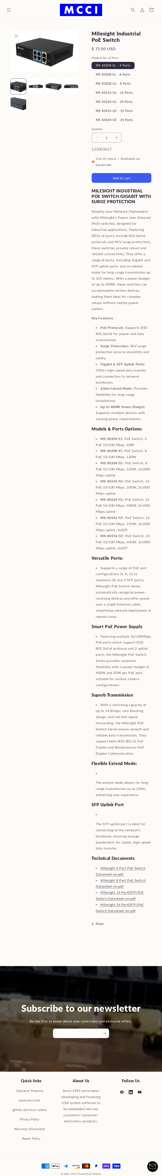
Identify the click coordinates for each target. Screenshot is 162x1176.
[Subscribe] (104, 1033)
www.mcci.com (29, 1100)
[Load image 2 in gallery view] (36, 86)
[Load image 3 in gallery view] (53, 86)
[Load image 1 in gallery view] (18, 86)
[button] (9, 10)
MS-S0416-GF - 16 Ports (114, 111)
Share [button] (100, 924)
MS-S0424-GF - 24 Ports (114, 120)
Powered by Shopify (89, 1173)
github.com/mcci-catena (29, 1110)
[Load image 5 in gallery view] (18, 104)
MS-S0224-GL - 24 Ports (114, 101)
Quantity (97, 129)
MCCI (74, 1173)
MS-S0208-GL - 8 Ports (113, 83)
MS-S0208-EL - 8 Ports (113, 74)
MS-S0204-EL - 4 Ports (113, 65)
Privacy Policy (29, 1119)
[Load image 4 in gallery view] (71, 86)
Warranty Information (29, 1129)
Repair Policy (31, 1138)
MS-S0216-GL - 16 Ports (114, 92)
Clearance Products (29, 1091)
